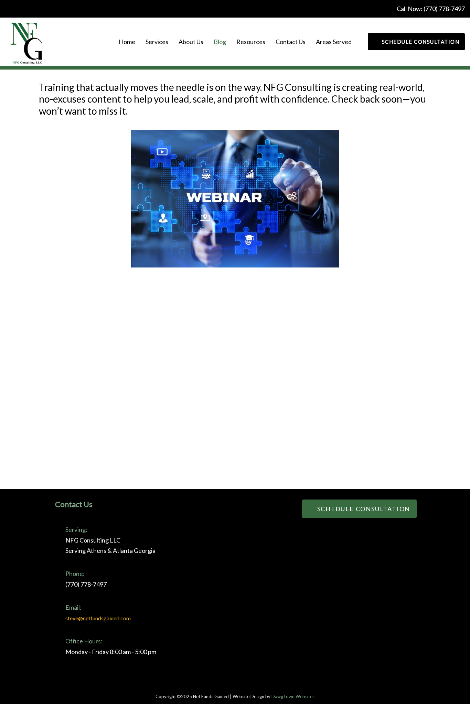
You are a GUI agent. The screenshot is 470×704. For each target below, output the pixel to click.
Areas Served (334, 41)
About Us (191, 41)
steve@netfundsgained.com (98, 618)
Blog (220, 41)
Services (157, 41)
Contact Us (291, 41)
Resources (250, 41)
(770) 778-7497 (444, 8)
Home (127, 41)
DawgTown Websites (292, 696)
